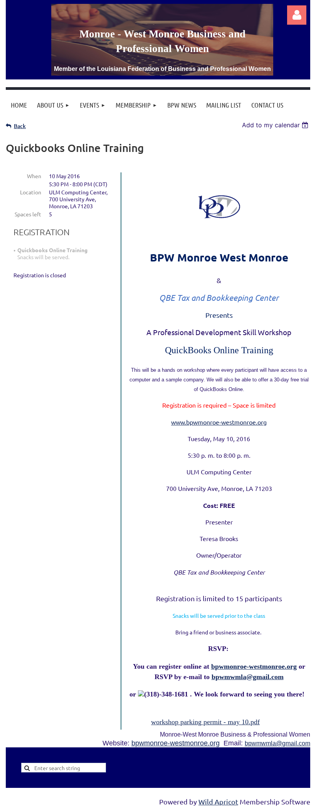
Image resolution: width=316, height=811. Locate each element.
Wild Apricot (218, 802)
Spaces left (28, 214)
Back (20, 126)
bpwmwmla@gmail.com (248, 677)
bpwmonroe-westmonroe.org (175, 743)
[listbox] (276, 125)
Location (30, 192)
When (34, 175)
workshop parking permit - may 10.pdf (205, 722)
